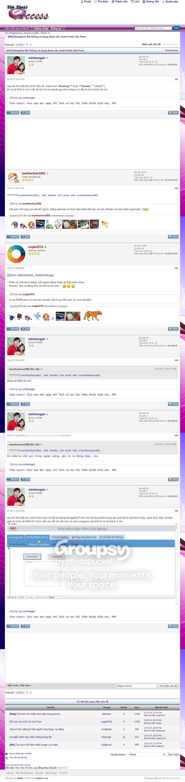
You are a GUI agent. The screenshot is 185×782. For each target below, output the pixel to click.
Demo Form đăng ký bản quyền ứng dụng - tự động (37, 729)
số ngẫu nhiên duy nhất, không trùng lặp (31, 737)
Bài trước (13, 685)
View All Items (58, 216)
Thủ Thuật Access (13, 33)
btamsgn (106, 737)
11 (124, 737)
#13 (176, 268)
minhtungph (36, 58)
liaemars (106, 714)
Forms (44, 33)
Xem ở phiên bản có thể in (20, 753)
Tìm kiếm (103, 1)
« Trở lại (19, 45)
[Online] (45, 247)
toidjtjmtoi (106, 744)
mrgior (159, 723)
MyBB (20, 778)
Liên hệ (9, 773)
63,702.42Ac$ (171, 180)
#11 (176, 79)
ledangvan (160, 731)
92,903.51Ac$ (171, 253)
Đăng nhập (41, 28)
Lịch (136, 1)
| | (36, 767)
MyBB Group (42, 778)
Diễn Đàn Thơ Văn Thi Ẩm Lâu (21, 767)
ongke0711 (161, 715)
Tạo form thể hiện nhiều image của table (37, 744)
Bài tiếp (25, 685)
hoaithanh (106, 729)
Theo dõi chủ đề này (18, 757)
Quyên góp (172, 1)
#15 (176, 435)
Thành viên (121, 1)
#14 (176, 360)
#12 (176, 188)
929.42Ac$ (172, 64)
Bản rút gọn (51, 773)
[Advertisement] (92, 144)
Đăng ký (56, 28)
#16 (176, 511)
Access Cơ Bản (31, 33)
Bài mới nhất (149, 715)
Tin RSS (63, 773)
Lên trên (39, 773)
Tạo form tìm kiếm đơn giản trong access (39, 714)
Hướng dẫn (152, 1)
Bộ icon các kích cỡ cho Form (26, 721)
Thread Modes (171, 50)
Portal (87, 1)
